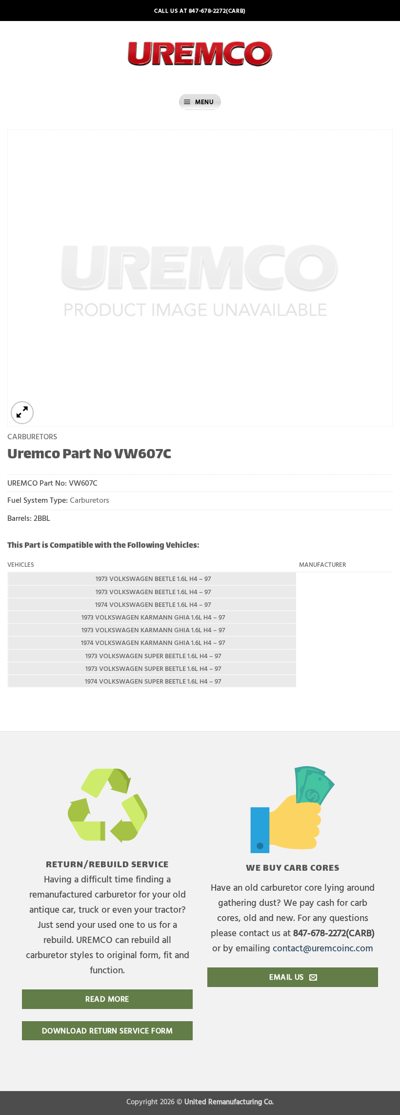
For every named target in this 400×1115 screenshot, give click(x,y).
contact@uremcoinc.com (323, 948)
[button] (200, 102)
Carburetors (32, 436)
